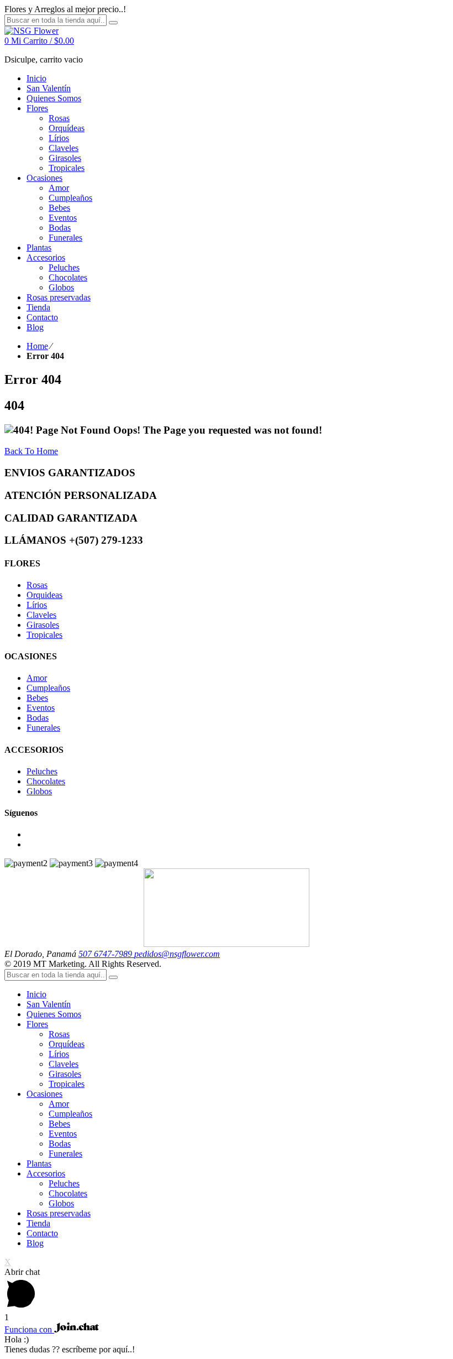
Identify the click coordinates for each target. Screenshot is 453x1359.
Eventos (41, 707)
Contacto (42, 1233)
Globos (39, 791)
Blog (35, 1243)
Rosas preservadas (59, 1213)
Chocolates (46, 781)
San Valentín (49, 1004)
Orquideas (44, 595)
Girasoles (43, 624)
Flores (37, 1024)
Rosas (37, 585)
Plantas (39, 1163)
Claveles (41, 614)
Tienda (38, 1223)
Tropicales (44, 634)
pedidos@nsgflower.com (177, 954)
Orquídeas (67, 1044)
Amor (37, 678)
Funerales (43, 727)
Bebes (37, 697)
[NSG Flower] (31, 30)
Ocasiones (44, 1093)
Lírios (37, 605)
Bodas (38, 717)
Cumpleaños (48, 687)
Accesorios (46, 1173)
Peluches (42, 771)
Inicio (36, 994)
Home (37, 346)
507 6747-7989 (106, 954)
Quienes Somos (54, 1014)
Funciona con (29, 1329)
